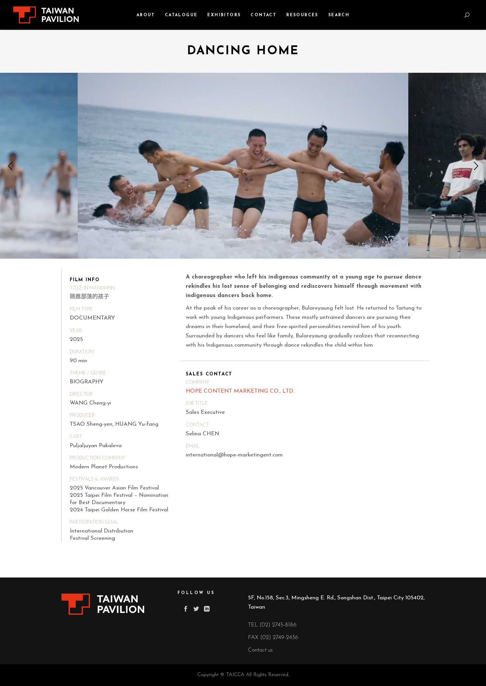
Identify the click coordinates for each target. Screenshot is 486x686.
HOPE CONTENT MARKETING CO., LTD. (240, 391)
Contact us (260, 650)
